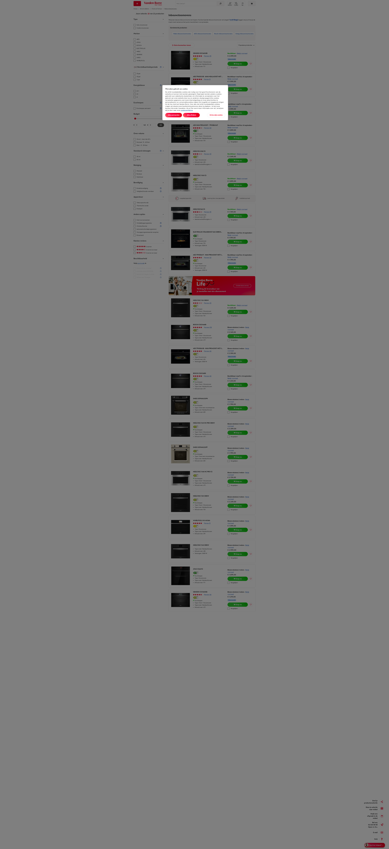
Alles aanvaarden (173, 115)
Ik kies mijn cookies (216, 115)
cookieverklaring (187, 110)
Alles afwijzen (191, 115)
